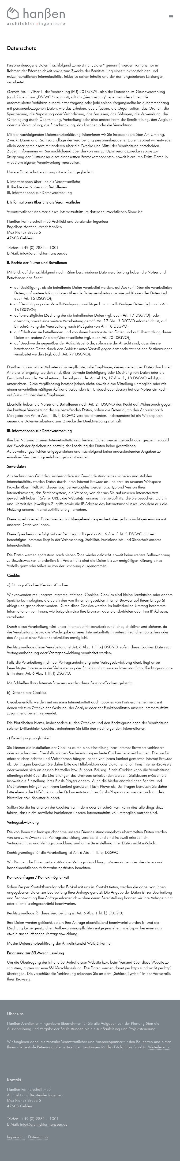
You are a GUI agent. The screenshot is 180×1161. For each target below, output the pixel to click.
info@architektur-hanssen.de (43, 1124)
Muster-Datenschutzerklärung (31, 943)
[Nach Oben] (167, 1148)
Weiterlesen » (158, 1046)
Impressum (16, 1136)
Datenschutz (38, 1136)
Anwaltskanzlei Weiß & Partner (87, 943)
